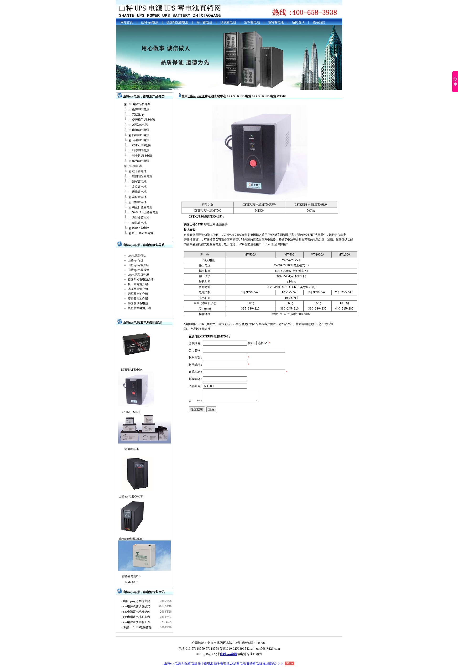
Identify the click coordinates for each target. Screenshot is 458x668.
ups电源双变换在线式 (136, 606)
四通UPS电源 (140, 135)
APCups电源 (140, 124)
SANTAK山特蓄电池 (145, 212)
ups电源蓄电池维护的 (136, 611)
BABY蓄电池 (140, 228)
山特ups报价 (135, 260)
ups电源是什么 (137, 255)
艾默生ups (138, 114)
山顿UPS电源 (140, 130)
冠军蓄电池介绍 (138, 293)
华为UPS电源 (140, 161)
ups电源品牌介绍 (138, 274)
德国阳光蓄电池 (177, 22)
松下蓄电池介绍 (138, 284)
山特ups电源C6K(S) (131, 496)
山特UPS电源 (140, 109)
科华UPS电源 (140, 150)
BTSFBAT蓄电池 (142, 233)
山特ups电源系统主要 (136, 601)
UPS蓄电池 (135, 166)
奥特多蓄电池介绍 (139, 308)
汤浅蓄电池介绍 (138, 289)
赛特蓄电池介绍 (138, 298)
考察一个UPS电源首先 (137, 627)
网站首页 (126, 22)
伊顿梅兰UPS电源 (143, 119)
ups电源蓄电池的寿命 (136, 617)
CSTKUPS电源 (141, 145)
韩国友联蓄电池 (138, 303)
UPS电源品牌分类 (139, 104)
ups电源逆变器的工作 (136, 622)
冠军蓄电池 (252, 22)
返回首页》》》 (273, 663)
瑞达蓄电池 (139, 222)
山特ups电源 (149, 22)
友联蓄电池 (139, 186)
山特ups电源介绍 (138, 265)
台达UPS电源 (140, 140)
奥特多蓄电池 (140, 217)
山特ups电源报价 (138, 270)
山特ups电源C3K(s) (131, 538)
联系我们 (319, 22)
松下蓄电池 (204, 22)
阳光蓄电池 (189, 663)
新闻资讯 (298, 22)
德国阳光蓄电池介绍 (141, 279)
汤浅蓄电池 (228, 22)
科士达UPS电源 (142, 155)
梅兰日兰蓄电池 (142, 207)
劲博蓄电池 (139, 202)
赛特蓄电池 (276, 22)
